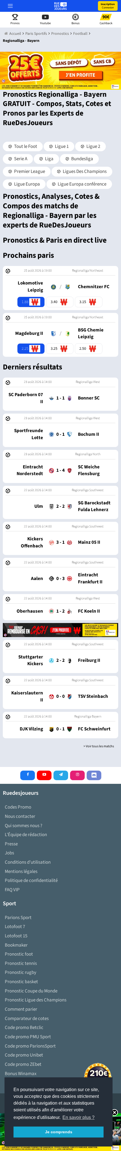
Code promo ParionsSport (30, 1046)
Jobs (9, 853)
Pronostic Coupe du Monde (31, 991)
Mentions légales (21, 871)
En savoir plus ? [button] (78, 1117)
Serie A (20, 158)
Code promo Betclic (24, 1027)
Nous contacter (20, 816)
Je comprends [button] (58, 1132)
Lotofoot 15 (16, 936)
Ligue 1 (61, 146)
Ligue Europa (26, 184)
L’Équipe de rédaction (26, 834)
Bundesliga (81, 158)
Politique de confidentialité (31, 880)
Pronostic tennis (21, 963)
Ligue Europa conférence (81, 184)
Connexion (108, 6)
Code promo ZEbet (23, 1064)
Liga (48, 158)
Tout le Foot (25, 146)
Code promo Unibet (24, 1055)
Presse (11, 844)
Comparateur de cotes (27, 1018)
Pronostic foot (19, 954)
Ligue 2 (93, 146)
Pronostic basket (21, 981)
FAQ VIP (12, 889)
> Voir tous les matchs (99, 746)
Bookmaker (16, 945)
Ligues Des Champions (84, 171)
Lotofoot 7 (15, 926)
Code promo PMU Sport (28, 1036)
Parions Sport (18, 917)
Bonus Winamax (21, 1073)
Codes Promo (18, 807)
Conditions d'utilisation (28, 862)
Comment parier (21, 1009)
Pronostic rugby (20, 972)
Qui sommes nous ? (23, 825)
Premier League (29, 171)
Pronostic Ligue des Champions (35, 1000)
